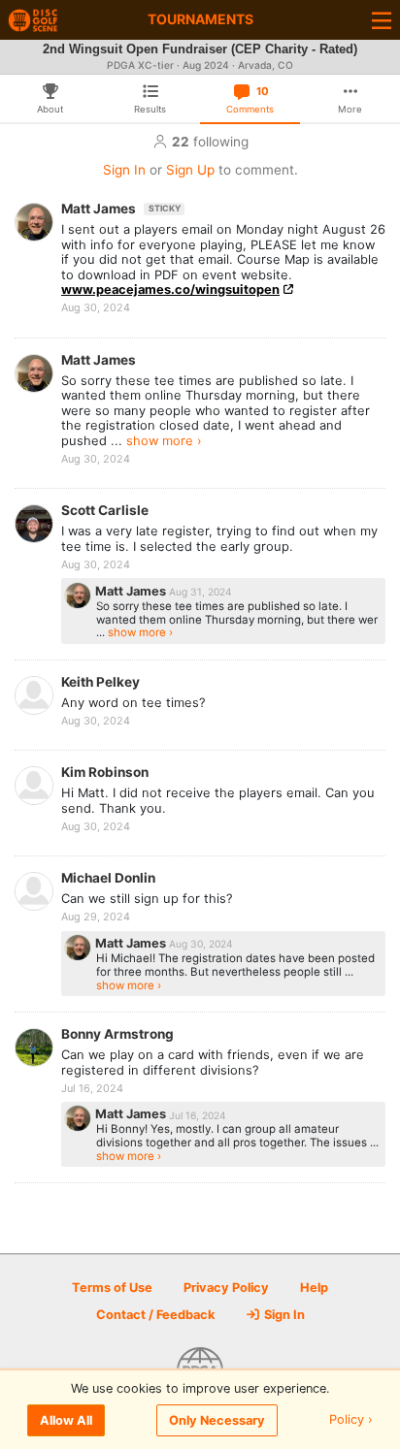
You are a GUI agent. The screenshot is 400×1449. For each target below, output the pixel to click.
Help (314, 1287)
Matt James (121, 208)
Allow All (66, 1420)
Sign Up (190, 169)
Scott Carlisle (105, 510)
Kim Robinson (105, 772)
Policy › (351, 1420)
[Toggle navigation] (381, 20)
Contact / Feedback (155, 1314)
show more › (164, 440)
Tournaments (200, 19)
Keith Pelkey (100, 682)
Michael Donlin (108, 878)
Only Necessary (217, 1420)
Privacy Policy (226, 1287)
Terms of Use (112, 1287)
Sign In (124, 169)
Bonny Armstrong (117, 1034)
